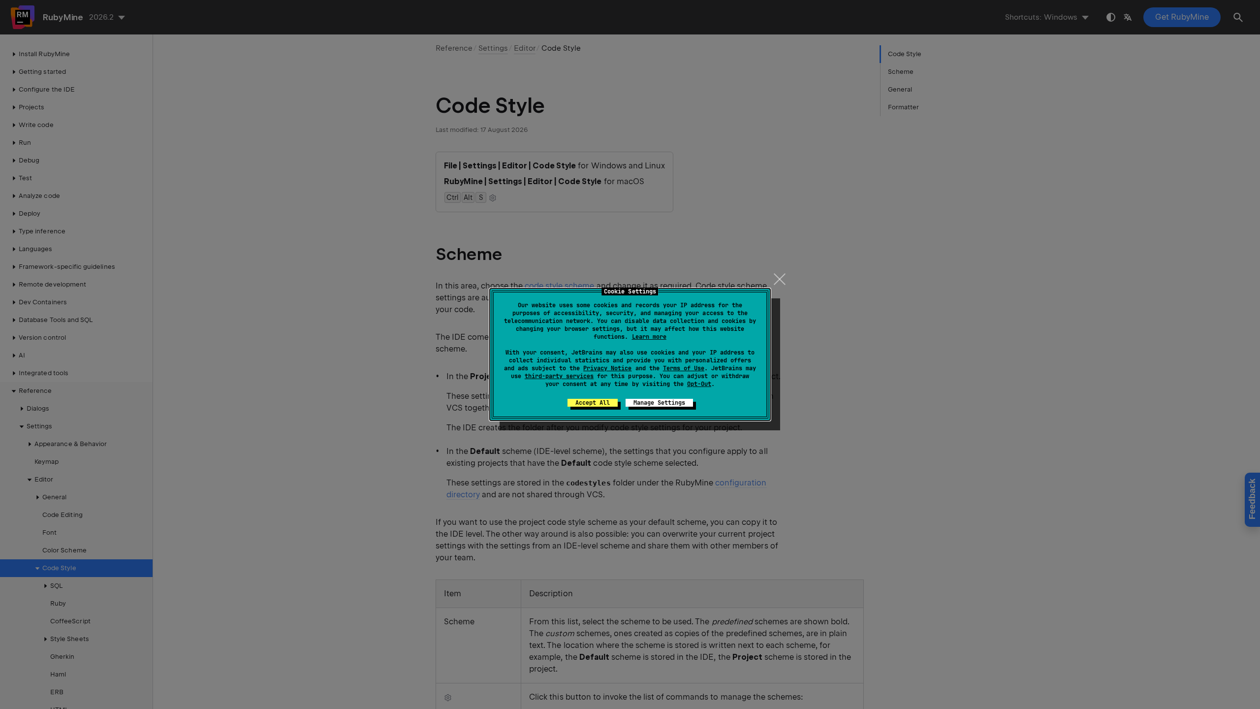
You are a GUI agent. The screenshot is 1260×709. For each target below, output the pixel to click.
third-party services (559, 376)
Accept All (592, 403)
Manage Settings (659, 403)
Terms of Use (683, 368)
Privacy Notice (607, 368)
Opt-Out (699, 384)
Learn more (649, 337)
